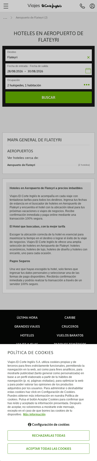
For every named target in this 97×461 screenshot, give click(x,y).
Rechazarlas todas (48, 435)
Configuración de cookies (50, 424)
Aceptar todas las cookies (48, 448)
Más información (34, 414)
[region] (48, 230)
